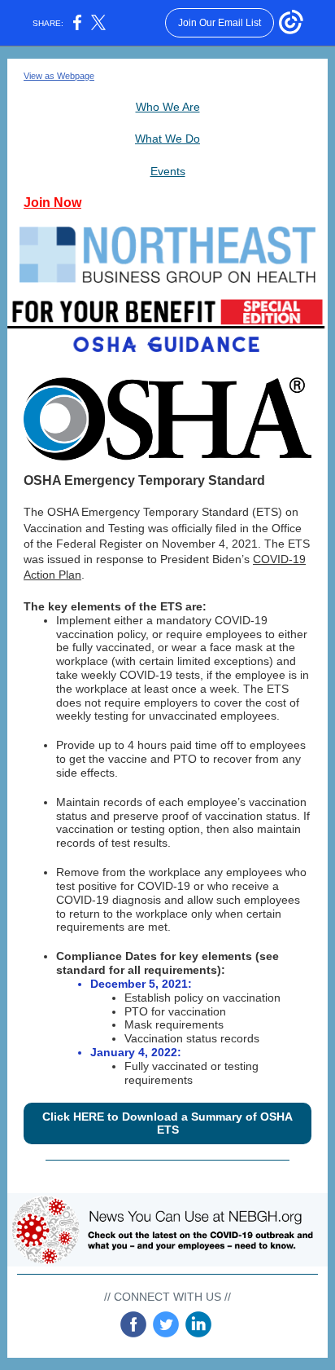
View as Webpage (59, 76)
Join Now (52, 202)
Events (167, 171)
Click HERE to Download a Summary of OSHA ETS (167, 1123)
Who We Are (168, 106)
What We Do (167, 138)
